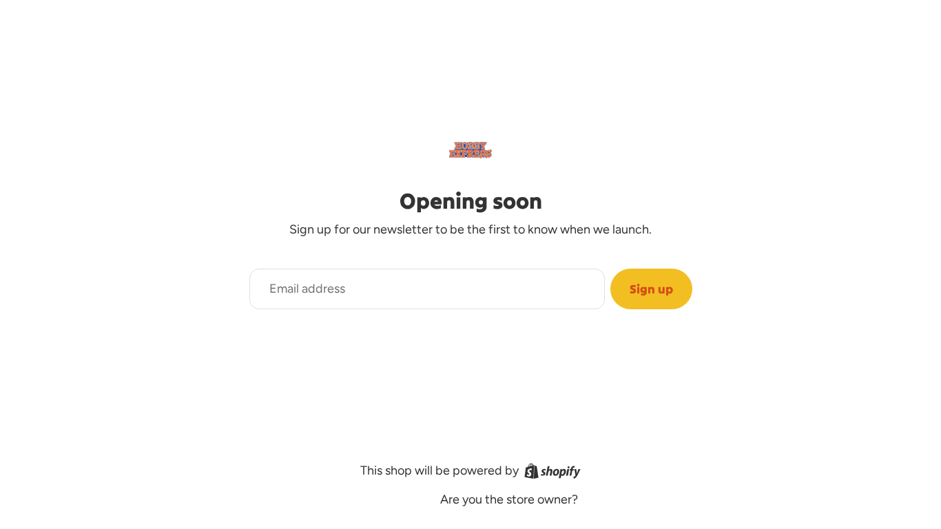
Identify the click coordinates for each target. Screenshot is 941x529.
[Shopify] (552, 471)
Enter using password (359, 500)
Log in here (611, 499)
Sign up (651, 289)
